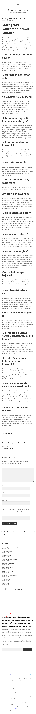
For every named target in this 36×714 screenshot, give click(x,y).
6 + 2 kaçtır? (5, 515)
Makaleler (9, 433)
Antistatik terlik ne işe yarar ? (9, 551)
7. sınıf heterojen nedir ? (8, 567)
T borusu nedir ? (6, 583)
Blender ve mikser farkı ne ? (8, 563)
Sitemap (2, 534)
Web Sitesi (4, 500)
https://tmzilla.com (6, 532)
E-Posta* (4, 492)
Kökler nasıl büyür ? (6, 579)
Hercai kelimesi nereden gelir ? (9, 559)
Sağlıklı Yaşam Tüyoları (18, 10)
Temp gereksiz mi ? (6, 555)
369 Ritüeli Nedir (7, 448)
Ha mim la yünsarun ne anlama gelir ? (11, 547)
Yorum (3, 467)
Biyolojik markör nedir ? (7, 571)
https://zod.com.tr (29, 532)
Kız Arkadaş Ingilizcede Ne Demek (13, 443)
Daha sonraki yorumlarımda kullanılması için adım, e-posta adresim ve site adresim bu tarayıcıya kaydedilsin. (16, 510)
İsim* (3, 485)
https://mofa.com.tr (18, 532)
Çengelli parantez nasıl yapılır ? (9, 575)
